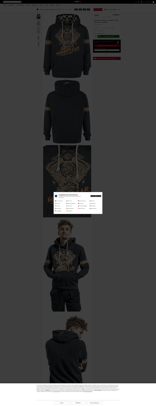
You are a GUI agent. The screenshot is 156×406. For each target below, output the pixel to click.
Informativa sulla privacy (87, 391)
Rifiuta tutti (78, 402)
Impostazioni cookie (56, 391)
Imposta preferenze (94, 403)
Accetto (61, 402)
